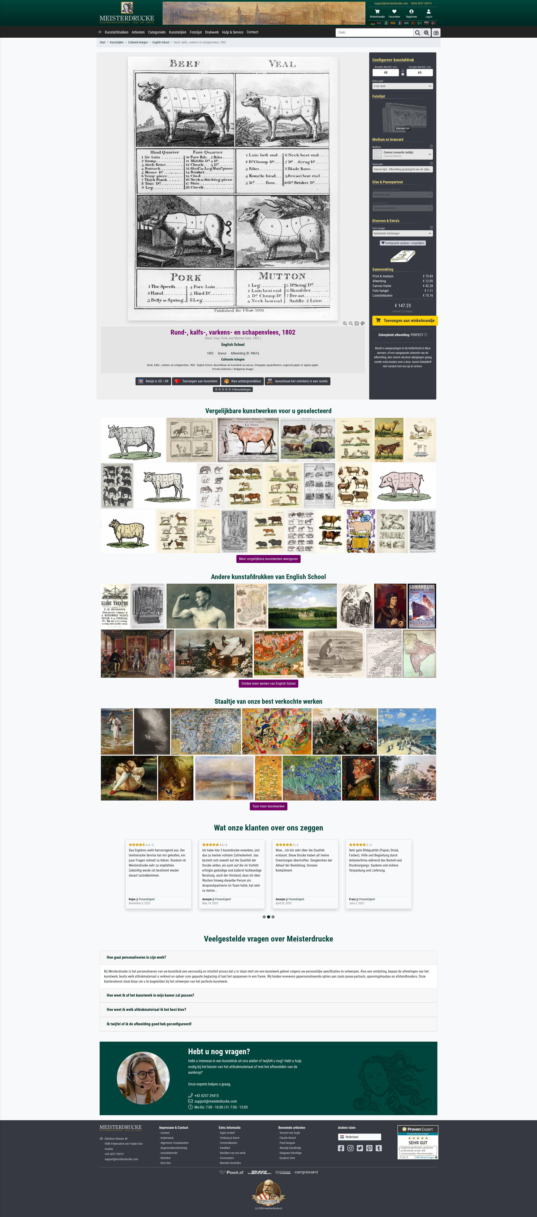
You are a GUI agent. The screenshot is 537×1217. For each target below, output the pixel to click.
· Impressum (166, 1138)
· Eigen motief (227, 1133)
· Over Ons (165, 1163)
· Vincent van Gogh (289, 1133)
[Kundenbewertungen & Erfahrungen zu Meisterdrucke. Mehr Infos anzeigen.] (418, 1142)
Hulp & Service (232, 32)
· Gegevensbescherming (173, 1148)
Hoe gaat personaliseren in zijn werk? (136, 957)
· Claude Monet (287, 1138)
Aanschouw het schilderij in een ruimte (300, 381)
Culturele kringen (138, 42)
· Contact (164, 1133)
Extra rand (377, 81)
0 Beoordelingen (241, 389)
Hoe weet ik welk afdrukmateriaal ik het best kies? (146, 1009)
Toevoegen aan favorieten (199, 381)
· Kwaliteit (224, 1148)
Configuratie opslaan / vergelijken (404, 243)
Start (102, 42)
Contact (252, 32)
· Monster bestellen (230, 1163)
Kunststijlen (177, 32)
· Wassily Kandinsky (289, 1148)
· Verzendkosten (228, 1143)
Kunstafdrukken (116, 32)
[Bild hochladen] (436, 32)
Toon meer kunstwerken (269, 806)
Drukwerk (212, 32)
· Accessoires (226, 1158)
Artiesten (138, 32)
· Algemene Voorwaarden (174, 1143)
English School (160, 42)
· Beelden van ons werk (232, 1153)
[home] (99, 32)
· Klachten (165, 1158)
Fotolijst (196, 32)
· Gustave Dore (286, 1158)
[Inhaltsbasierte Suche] (426, 32)
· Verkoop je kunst (229, 1138)
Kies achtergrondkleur (245, 381)
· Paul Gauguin (286, 1143)
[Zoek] (417, 32)
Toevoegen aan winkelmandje (408, 320)
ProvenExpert (149, 899)
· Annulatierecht (168, 1153)
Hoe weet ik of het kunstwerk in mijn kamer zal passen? (150, 995)
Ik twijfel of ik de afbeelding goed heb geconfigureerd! (149, 1024)
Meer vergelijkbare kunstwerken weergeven (268, 559)
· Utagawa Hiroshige (290, 1153)
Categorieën (157, 32)
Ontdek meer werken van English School (268, 683)
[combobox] (402, 86)
